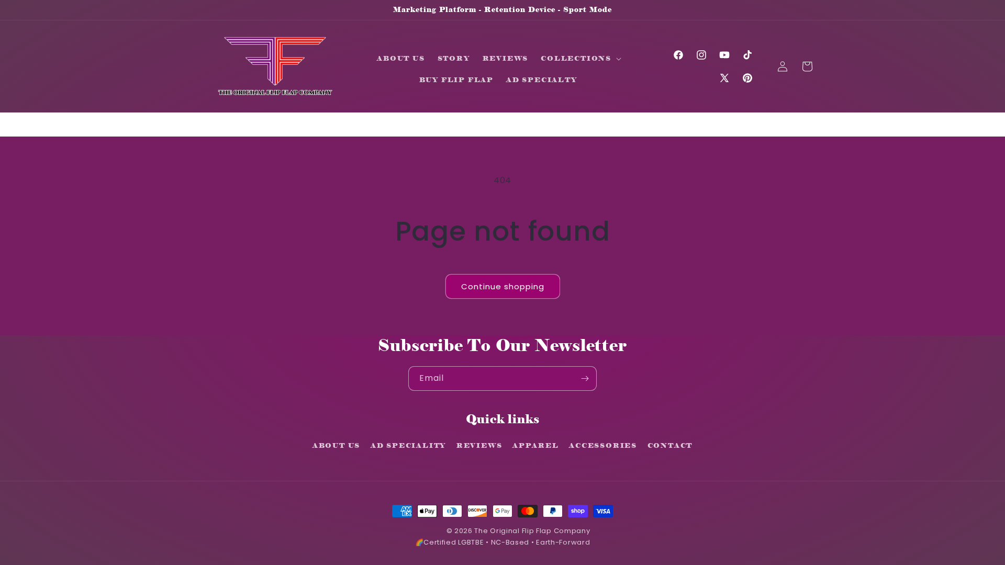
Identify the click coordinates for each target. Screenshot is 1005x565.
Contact (670, 445)
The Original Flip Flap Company (532, 531)
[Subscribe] (584, 378)
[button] (199, 66)
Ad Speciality (408, 445)
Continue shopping (502, 286)
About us (336, 445)
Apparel (535, 445)
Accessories (603, 445)
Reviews (479, 445)
